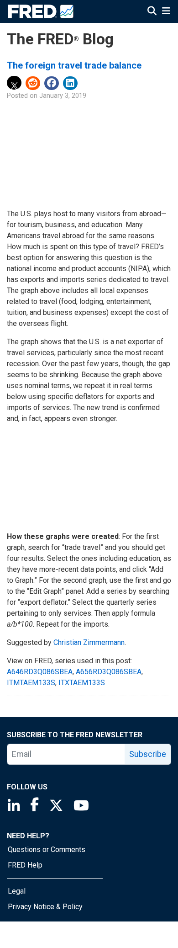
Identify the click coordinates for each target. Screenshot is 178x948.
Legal (17, 891)
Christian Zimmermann (89, 642)
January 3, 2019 (62, 96)
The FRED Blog (60, 39)
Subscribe (147, 754)
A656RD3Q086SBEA (108, 671)
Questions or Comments (46, 849)
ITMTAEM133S (31, 682)
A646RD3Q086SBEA (40, 671)
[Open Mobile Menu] (165, 11)
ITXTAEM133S (81, 682)
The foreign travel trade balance (74, 65)
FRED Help (25, 865)
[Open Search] (152, 11)
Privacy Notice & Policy (45, 906)
